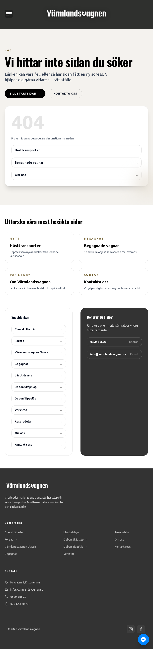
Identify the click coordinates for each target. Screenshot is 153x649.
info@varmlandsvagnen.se (26, 589)
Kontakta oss (65, 93)
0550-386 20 (18, 596)
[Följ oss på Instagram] (131, 629)
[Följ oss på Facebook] (141, 629)
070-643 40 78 (19, 603)
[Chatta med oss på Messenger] (143, 639)
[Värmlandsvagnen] (76, 13)
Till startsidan (25, 93)
